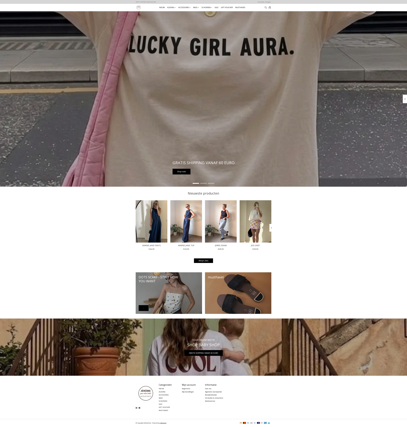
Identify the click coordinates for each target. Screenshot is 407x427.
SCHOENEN (163, 401)
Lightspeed (163, 423)
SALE (216, 7)
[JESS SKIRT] (255, 221)
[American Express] (265, 423)
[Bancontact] (255, 423)
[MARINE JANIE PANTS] (151, 221)
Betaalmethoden (211, 395)
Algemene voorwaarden (213, 392)
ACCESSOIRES (164, 395)
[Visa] (248, 423)
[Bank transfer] (251, 423)
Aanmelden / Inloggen (264, 2)
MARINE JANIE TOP (186, 245)
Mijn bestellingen (188, 392)
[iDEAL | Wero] (241, 423)
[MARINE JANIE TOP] (186, 221)
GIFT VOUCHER (227, 7)
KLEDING (162, 392)
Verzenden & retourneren (214, 398)
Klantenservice (210, 401)
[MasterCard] (244, 423)
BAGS (161, 398)
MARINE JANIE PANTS (151, 245)
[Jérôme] (138, 7)
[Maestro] (258, 423)
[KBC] (269, 423)
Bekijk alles (203, 260)
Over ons (208, 388)
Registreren (186, 388)
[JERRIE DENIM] (221, 221)
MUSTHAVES (240, 7)
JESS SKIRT (255, 245)
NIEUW (162, 7)
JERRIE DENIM (221, 245)
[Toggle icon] (265, 7)
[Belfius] (262, 423)
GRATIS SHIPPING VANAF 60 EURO (203, 353)
